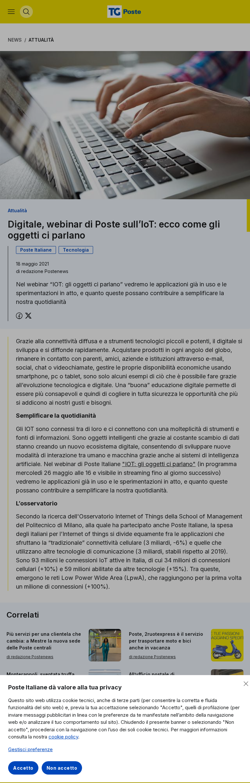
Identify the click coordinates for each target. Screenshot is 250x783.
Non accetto (62, 768)
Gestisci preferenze (30, 749)
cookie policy (63, 737)
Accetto (23, 768)
